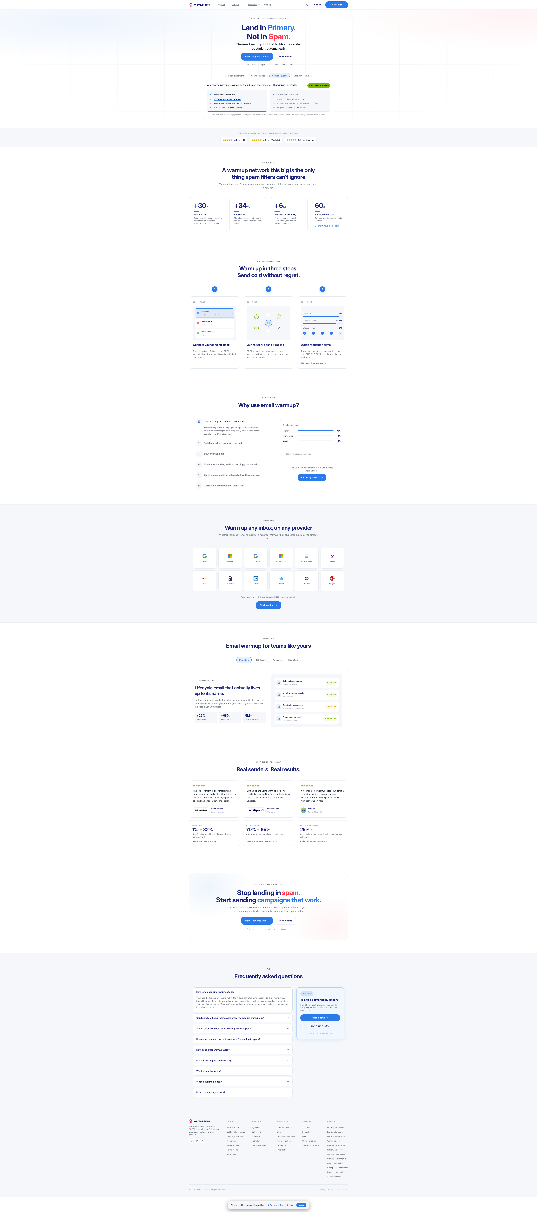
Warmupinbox (202, 4)
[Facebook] (202, 1146)
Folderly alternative (335, 1155)
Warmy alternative (335, 1146)
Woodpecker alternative (337, 1173)
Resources (252, 5)
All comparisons (334, 1182)
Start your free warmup (312, 368)
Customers (307, 1132)
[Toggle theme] (307, 4)
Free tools (281, 1155)
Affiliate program (309, 1146)
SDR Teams (260, 665)
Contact (305, 1137)
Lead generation (259, 1150)
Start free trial (335, 4)
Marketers (244, 665)
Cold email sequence (236, 1137)
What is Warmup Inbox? (209, 1086)
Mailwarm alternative (336, 1150)
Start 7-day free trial (255, 56)
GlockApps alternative (336, 1164)
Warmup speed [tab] (258, 76)
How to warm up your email (210, 1097)
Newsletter (281, 1150)
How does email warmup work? (213, 1055)
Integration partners (310, 1150)
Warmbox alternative (336, 1159)
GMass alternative (335, 1168)
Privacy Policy (276, 1205)
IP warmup (231, 1146)
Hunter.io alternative (336, 1177)
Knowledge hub (284, 1146)
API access (231, 1159)
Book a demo (285, 56)
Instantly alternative (335, 1132)
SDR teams (256, 1137)
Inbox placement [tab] (236, 76)
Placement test (233, 1150)
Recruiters (293, 665)
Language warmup (235, 1141)
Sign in (317, 4)
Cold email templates (286, 1141)
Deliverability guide (285, 1132)
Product (221, 5)
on (239, 145)
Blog (279, 1137)
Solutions (236, 5)
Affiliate (345, 1195)
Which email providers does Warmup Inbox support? (224, 1033)
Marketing (256, 1141)
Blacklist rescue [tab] (301, 76)
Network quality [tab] (279, 76)
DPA (337, 1195)
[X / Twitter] (191, 1146)
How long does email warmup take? (215, 997)
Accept (301, 1205)
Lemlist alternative (335, 1137)
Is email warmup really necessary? (214, 1065)
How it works (232, 1155)
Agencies (277, 665)
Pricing (267, 4)
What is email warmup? (208, 1076)
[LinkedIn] (197, 1146)
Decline (290, 1205)
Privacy (322, 1195)
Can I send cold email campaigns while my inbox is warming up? (230, 1023)
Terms (330, 1195)
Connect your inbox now (327, 231)
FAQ (304, 1141)
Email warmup (233, 1132)
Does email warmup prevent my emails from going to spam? (228, 1044)
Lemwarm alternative (336, 1141)
